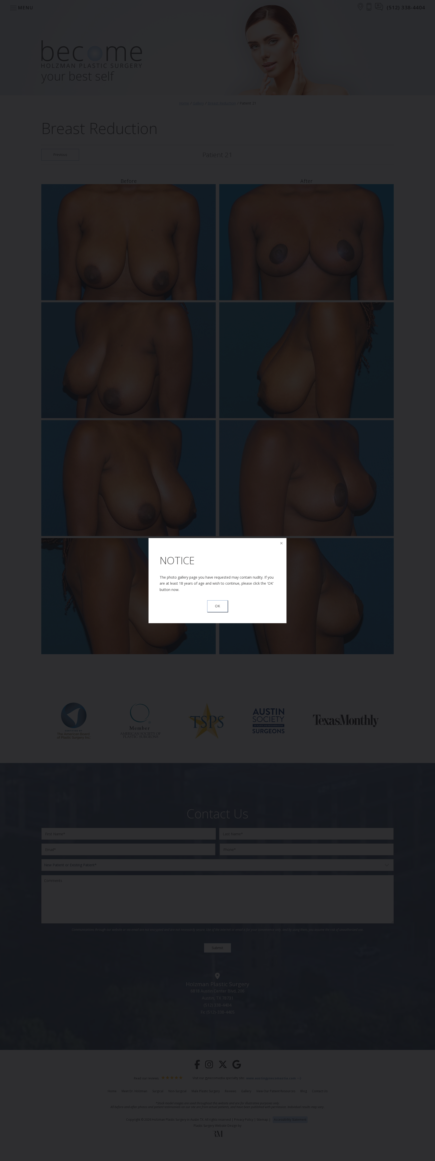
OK (217, 606)
